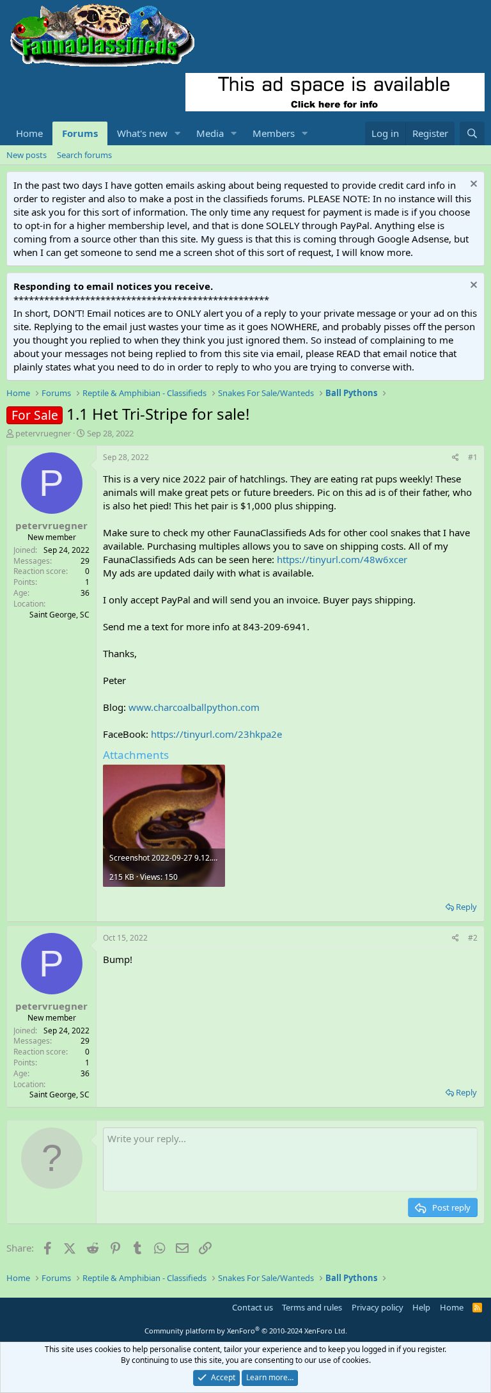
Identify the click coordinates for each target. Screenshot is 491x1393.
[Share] (456, 457)
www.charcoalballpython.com (194, 707)
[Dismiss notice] (472, 185)
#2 (473, 937)
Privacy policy (377, 1307)
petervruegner (43, 433)
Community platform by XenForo (245, 1330)
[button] (178, 133)
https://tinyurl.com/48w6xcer (342, 559)
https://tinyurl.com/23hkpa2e (216, 734)
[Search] (472, 133)
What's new (142, 133)
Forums (80, 133)
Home (29, 133)
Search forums (84, 155)
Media (210, 133)
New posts (26, 155)
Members (274, 133)
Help (421, 1307)
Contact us (252, 1307)
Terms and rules (312, 1307)
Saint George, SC (59, 614)
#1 (473, 457)
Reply (466, 906)
